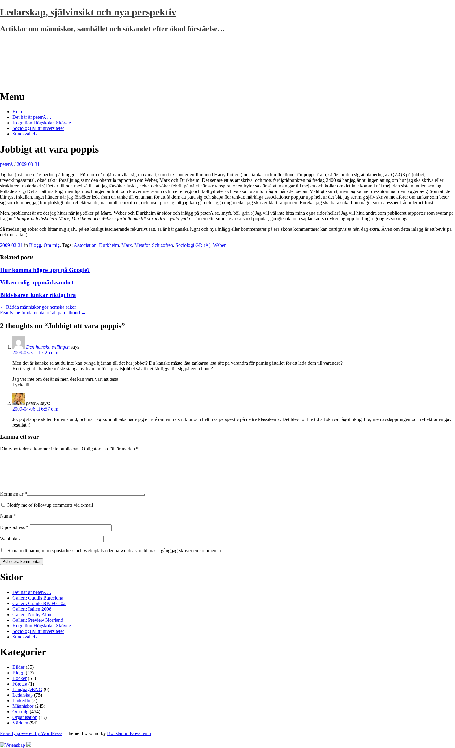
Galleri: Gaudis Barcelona (37, 597)
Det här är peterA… (31, 117)
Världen (20, 722)
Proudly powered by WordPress (31, 733)
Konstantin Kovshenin (129, 733)
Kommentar (13, 494)
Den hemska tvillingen (48, 347)
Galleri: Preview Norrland (37, 620)
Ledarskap (22, 695)
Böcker (19, 678)
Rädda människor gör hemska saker (38, 307)
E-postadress (14, 527)
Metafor (142, 245)
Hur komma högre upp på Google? (45, 270)
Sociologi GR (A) (193, 245)
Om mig (52, 245)
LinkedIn (21, 700)
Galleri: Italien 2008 (31, 609)
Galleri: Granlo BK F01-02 (39, 603)
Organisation (24, 717)
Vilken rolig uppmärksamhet (36, 282)
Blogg (35, 245)
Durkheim (109, 245)
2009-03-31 (28, 164)
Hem (17, 111)
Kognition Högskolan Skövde (41, 122)
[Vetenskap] (12, 745)
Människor (22, 706)
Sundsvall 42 (25, 133)
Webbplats (10, 538)
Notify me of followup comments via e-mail (50, 505)
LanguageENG (27, 689)
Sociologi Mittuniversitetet (38, 128)
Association (85, 245)
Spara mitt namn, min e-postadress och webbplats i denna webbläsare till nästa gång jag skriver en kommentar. (114, 550)
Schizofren (162, 245)
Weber (219, 245)
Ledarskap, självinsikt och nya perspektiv (88, 12)
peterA (6, 164)
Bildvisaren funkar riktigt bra (38, 295)
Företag (19, 683)
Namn (8, 515)
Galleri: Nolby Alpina (33, 614)
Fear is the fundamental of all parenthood (43, 312)
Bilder (18, 667)
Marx (126, 245)
